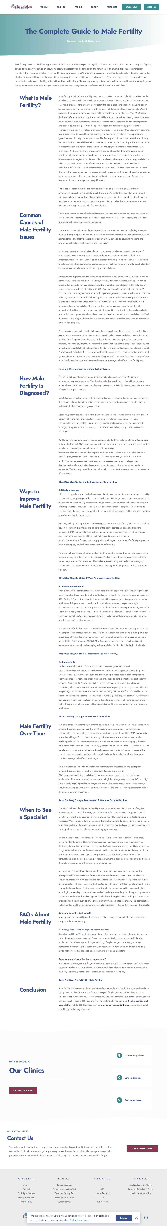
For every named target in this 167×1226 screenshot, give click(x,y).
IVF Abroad (102, 1201)
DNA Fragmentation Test (64, 1189)
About (26, 1184)
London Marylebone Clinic (140, 1189)
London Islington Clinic (140, 1193)
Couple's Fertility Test (64, 1193)
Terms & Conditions (26, 1197)
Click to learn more (78, 1220)
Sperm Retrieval (102, 1193)
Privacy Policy (26, 1201)
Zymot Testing (64, 1201)
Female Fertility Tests (64, 1197)
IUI (102, 1197)
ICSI (103, 1189)
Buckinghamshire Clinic (141, 1184)
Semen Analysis (64, 1184)
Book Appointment (26, 1193)
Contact (26, 1189)
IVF (102, 1184)
